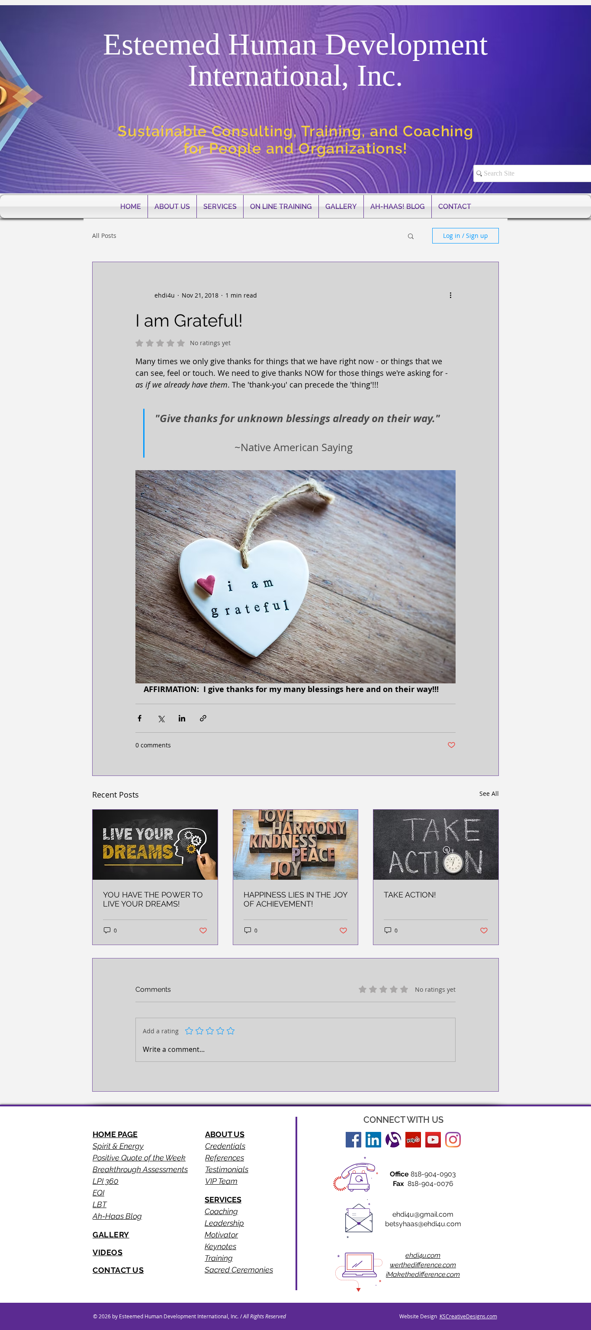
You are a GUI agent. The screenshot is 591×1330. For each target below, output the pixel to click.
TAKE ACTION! (410, 894)
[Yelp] (413, 1139)
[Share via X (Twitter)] (161, 718)
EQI (98, 1192)
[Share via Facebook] (139, 718)
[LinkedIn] (373, 1139)
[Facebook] (353, 1139)
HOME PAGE (115, 1134)
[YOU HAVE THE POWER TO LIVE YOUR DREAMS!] (155, 845)
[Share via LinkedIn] (182, 718)
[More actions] (450, 295)
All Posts (104, 235)
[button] (411, 235)
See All (489, 793)
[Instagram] (453, 1139)
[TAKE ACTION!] (435, 845)
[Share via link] (203, 718)
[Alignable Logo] (393, 1139)
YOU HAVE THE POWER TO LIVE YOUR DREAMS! (153, 899)
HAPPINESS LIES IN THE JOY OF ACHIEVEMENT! (295, 899)
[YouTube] (433, 1139)
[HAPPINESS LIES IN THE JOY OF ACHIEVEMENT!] (295, 845)
